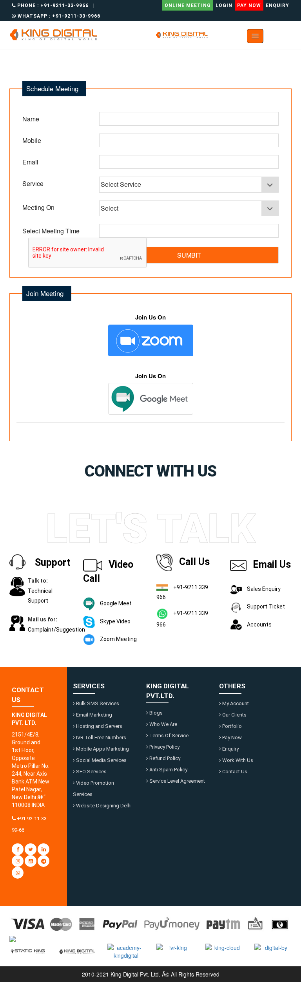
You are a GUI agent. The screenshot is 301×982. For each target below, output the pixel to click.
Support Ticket (265, 606)
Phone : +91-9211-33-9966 (52, 5)
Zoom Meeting (118, 639)
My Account (235, 703)
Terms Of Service (168, 735)
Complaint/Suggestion (56, 629)
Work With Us (237, 760)
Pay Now (231, 737)
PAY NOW (249, 5)
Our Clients (234, 715)
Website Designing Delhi (103, 806)
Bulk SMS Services (97, 703)
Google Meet (115, 603)
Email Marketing (93, 715)
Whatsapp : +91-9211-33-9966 (58, 16)
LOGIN (224, 5)
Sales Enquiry (263, 589)
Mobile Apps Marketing (102, 749)
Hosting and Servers (98, 726)
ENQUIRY (277, 5)
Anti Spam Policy (167, 770)
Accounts (259, 624)
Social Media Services (101, 760)
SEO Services (91, 771)
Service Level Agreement (176, 781)
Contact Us (234, 771)
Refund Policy (164, 758)
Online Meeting (188, 5)
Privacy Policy (164, 747)
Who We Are (162, 724)
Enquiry (230, 749)
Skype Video (115, 621)
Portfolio (231, 726)
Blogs (155, 713)
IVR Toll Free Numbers (100, 737)
